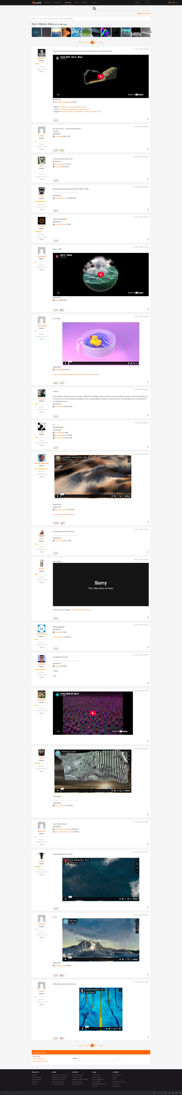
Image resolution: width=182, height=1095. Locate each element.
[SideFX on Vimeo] (172, 1093)
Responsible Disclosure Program (99, 1085)
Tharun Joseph (42, 325)
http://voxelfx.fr (58, 637)
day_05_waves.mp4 (60, 805)
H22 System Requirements (80, 1079)
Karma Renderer (37, 1079)
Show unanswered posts (40, 1061)
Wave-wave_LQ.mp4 (61, 509)
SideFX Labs (35, 1081)
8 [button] (96, 39)
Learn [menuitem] (77, 2)
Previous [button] (29, 32)
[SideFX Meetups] (169, 1093)
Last (101, 42)
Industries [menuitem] (57, 2)
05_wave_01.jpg (59, 435)
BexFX (41, 538)
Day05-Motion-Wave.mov (63, 832)
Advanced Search (144, 13)
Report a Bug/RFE (77, 1084)
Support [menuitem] (85, 2)
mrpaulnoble (41, 700)
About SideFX (117, 1075)
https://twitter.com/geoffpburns (68, 109)
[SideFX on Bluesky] (165, 1093)
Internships (116, 1084)
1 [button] (86, 39)
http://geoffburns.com (66, 107)
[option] (37, 32)
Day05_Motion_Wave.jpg (62, 829)
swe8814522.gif (59, 224)
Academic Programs (58, 1084)
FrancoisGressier (41, 634)
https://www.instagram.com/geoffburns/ (72, 111)
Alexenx (41, 569)
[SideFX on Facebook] (154, 1093)
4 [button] (90, 39)
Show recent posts (38, 1058)
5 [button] (91, 39)
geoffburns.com (80, 107)
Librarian (42, 226)
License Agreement (98, 1079)
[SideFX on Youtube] (177, 1093)
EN (171, 2)
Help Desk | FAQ (77, 1077)
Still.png (57, 300)
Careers (115, 1077)
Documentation (77, 1081)
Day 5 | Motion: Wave (66, 18)
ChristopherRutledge (42, 463)
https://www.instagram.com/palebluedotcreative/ (68, 374)
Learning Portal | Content (59, 1077)
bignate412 (42, 831)
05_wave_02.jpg (59, 438)
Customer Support (77, 1075)
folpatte (41, 136)
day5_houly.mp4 (59, 965)
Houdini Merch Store (119, 1081)
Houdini (34, 1075)
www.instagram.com (93, 111)
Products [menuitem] (47, 2)
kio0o (41, 166)
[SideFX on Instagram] (161, 1093)
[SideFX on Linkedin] (180, 1093)
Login (176, 2)
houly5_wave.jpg (59, 406)
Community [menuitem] (67, 2)
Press (114, 1079)
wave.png (57, 666)
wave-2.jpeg (58, 136)
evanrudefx (42, 664)
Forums (39, 18)
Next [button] (151, 32)
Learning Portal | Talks (58, 1079)
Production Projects (58, 1081)
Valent (41, 758)
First (80, 42)
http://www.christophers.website (63, 514)
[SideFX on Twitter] (158, 1093)
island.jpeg (57, 166)
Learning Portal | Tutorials (59, 1075)
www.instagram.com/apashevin (81, 610)
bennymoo (41, 924)
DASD (42, 196)
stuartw (41, 991)
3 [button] (89, 39)
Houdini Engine (36, 1077)
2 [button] (87, 39)
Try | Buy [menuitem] (94, 2)
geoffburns (41, 58)
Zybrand (41, 861)
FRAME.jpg (58, 369)
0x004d (41, 432)
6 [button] (93, 39)
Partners (34, 1084)
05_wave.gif (58, 432)
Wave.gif (57, 632)
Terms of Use (96, 1075)
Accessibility (96, 1081)
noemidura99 (41, 256)
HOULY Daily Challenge (51, 18)
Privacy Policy (96, 1077)
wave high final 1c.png (61, 198)
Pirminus (41, 398)
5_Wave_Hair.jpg (59, 540)
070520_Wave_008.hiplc (62, 102)
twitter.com (83, 109)
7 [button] (94, 39)
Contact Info (116, 1086)
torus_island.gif (59, 164)
